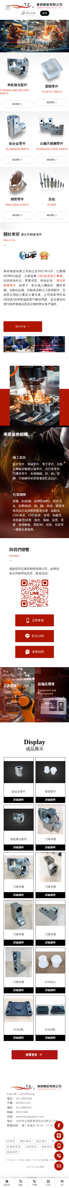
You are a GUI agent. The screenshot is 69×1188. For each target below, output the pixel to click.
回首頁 (11, 1141)
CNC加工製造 (24, 1160)
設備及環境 (14, 1146)
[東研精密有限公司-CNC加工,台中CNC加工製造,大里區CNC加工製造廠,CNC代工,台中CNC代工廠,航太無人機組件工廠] (34, 6)
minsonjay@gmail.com (30, 1116)
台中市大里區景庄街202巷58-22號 (37, 1121)
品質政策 (31, 1146)
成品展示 (41, 1141)
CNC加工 (10, 1160)
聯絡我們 (12, 1152)
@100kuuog (27, 1094)
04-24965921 (24, 1107)
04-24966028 (24, 1098)
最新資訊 (47, 1146)
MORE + (17, 104)
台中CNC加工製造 (35, 1167)
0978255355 (23, 1103)
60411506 (22, 1112)
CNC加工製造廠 (40, 1160)
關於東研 (25, 1141)
